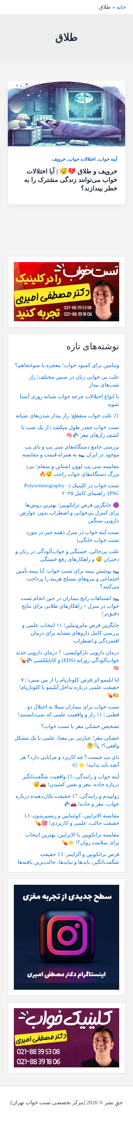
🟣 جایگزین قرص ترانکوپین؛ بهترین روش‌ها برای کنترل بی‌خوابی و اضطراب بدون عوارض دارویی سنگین (69, 512)
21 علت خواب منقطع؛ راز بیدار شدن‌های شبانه (67, 415)
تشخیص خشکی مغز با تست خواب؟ (80, 726)
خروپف (59, 159)
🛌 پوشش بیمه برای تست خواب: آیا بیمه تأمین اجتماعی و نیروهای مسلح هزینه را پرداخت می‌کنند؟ (67, 578)
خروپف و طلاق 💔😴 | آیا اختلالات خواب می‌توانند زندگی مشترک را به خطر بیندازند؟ (70, 179)
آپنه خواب (108, 159)
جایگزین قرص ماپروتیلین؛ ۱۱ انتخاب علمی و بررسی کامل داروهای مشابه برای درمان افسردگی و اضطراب (70, 633)
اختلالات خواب (82, 159)
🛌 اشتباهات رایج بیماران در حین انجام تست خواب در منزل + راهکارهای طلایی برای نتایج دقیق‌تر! (70, 606)
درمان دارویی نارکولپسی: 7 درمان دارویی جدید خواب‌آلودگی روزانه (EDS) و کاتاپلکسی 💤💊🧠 (67, 660)
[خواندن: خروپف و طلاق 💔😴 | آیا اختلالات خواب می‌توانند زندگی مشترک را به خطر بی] (66, 113)
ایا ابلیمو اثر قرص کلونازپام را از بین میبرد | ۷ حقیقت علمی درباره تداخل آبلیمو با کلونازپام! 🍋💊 (69, 687)
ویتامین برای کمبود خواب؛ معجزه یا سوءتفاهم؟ (67, 365)
